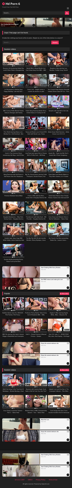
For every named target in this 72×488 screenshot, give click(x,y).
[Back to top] (66, 482)
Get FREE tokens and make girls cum (52, 279)
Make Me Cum (41, 24)
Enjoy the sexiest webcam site (49, 343)
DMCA (30, 480)
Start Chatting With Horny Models (9, 24)
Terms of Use (53, 480)
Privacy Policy (40, 480)
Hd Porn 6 (12, 4)
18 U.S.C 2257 (20, 480)
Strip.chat (3, 25)
